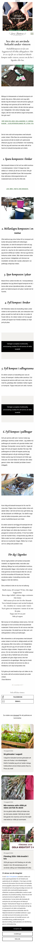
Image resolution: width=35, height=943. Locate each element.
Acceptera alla (17, 929)
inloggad (16, 715)
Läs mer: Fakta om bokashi (17, 189)
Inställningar (17, 934)
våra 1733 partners (11, 876)
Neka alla (17, 939)
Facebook (17, 697)
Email (18, 701)
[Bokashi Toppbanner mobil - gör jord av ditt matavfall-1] (17, 17)
